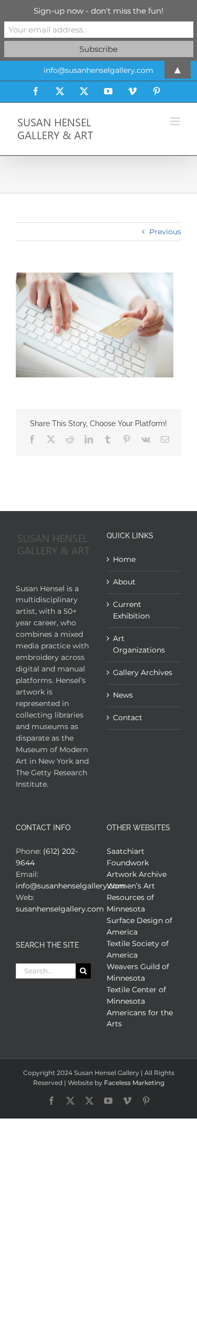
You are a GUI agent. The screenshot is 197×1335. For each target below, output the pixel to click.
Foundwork (128, 862)
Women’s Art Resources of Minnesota (131, 897)
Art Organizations (139, 644)
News (123, 695)
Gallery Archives (142, 672)
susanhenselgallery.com (60, 909)
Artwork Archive (137, 874)
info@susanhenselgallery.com (71, 886)
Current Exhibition (131, 610)
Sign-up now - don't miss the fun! (98, 11)
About (124, 582)
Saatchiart (125, 851)
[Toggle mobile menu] (175, 121)
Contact (127, 717)
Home (124, 559)
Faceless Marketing (134, 1083)
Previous (165, 231)
